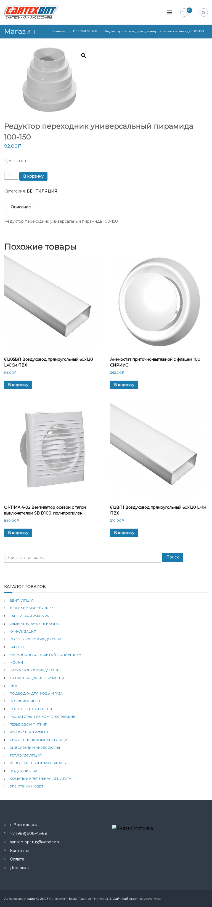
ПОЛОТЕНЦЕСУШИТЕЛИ (31, 709)
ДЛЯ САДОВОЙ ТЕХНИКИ (31, 608)
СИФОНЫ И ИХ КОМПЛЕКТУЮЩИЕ (40, 740)
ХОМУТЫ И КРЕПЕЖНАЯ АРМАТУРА (40, 778)
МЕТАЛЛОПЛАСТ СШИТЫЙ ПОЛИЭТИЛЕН (45, 655)
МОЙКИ (16, 662)
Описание (21, 206)
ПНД (13, 686)
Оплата (17, 859)
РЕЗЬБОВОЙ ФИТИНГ (28, 724)
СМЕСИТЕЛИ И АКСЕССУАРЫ (35, 747)
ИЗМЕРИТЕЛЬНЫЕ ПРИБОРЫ (34, 624)
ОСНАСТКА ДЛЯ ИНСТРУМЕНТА (37, 678)
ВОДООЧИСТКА (24, 771)
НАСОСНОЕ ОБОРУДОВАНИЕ (36, 670)
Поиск (172, 557)
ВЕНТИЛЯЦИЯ (85, 31)
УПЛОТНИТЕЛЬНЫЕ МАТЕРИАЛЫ (38, 763)
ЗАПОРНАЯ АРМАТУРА (29, 616)
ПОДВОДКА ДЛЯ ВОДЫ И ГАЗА (36, 693)
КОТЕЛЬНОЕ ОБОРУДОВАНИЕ (36, 639)
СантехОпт (58, 898)
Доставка (19, 867)
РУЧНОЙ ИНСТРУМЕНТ (29, 732)
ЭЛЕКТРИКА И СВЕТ (26, 786)
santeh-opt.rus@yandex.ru (35, 842)
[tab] (21, 207)
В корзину (33, 176)
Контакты (19, 850)
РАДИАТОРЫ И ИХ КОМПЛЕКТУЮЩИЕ (42, 716)
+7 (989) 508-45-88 (28, 833)
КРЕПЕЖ (17, 647)
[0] (184, 12)
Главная (58, 31)
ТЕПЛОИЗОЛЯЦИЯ (26, 755)
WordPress (152, 898)
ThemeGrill (101, 898)
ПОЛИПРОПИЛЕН (25, 701)
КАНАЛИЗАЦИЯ (23, 631)
